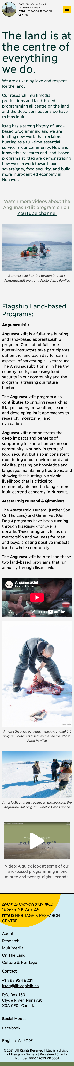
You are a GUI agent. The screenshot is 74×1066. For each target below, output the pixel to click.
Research (10, 940)
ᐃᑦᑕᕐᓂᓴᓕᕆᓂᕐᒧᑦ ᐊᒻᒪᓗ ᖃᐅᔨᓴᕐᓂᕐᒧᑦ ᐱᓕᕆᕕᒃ (33, 5)
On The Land (13, 955)
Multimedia (12, 947)
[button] (66, 9)
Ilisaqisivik (27, 525)
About (7, 933)
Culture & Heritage (19, 962)
